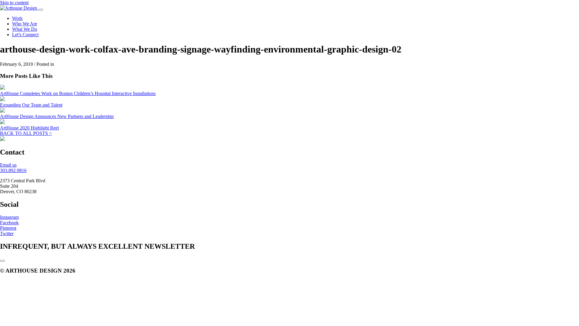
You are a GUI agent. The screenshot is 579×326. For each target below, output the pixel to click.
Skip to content (14, 2)
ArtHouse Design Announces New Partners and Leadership (57, 116)
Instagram (9, 217)
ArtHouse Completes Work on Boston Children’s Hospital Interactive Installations (78, 93)
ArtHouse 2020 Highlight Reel (29, 127)
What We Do (24, 29)
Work (17, 18)
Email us (8, 165)
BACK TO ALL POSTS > (26, 133)
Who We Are (24, 23)
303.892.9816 (13, 170)
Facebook (9, 222)
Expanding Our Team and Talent (31, 104)
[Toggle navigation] (40, 10)
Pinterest (8, 228)
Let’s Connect (25, 34)
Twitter (7, 233)
